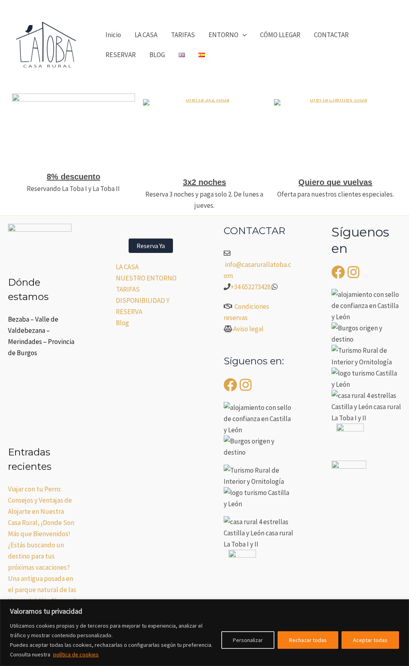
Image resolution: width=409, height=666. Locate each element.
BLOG (157, 54)
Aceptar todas (370, 640)
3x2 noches (204, 182)
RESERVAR (120, 54)
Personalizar (248, 640)
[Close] (400, 606)
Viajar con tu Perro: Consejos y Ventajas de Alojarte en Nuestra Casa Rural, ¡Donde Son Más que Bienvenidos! (41, 511)
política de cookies (76, 654)
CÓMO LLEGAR (280, 34)
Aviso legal (248, 328)
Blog (122, 322)
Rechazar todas (308, 640)
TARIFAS (183, 34)
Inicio (113, 34)
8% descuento (73, 176)
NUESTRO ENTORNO (146, 278)
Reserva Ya (151, 246)
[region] (204, 632)
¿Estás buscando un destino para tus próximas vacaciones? (39, 556)
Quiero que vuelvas (335, 182)
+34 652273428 (250, 286)
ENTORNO (223, 34)
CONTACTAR (331, 34)
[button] (242, 35)
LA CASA (146, 34)
